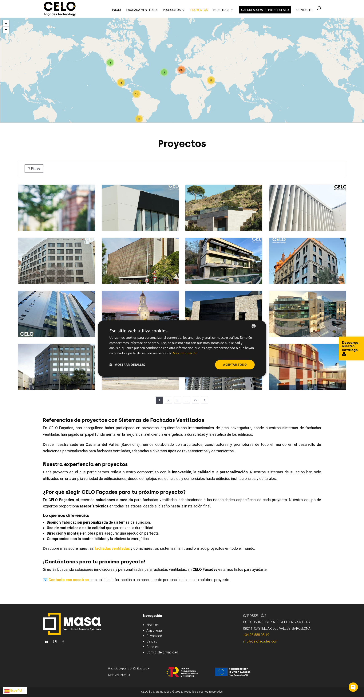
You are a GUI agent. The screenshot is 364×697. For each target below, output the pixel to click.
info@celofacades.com (260, 641)
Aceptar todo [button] (235, 364)
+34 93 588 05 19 (256, 635)
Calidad (151, 641)
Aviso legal (154, 630)
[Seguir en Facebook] (63, 641)
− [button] (6, 29)
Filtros (35, 168)
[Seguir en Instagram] (54, 641)
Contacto (304, 10)
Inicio (116, 10)
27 (196, 400)
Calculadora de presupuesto (265, 10)
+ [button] (6, 23)
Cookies (152, 647)
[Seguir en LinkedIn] (46, 641)
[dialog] (182, 348)
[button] (127, 364)
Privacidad (154, 636)
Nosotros (221, 10)
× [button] (259, 325)
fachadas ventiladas (112, 548)
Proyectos (199, 10)
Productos (172, 10)
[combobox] (254, 326)
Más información (185, 353)
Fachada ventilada (142, 10)
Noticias (152, 625)
